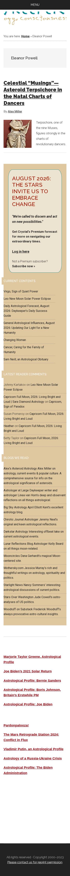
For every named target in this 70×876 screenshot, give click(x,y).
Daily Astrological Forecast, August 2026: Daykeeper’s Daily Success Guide (26, 310)
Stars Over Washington (18, 597)
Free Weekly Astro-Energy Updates (33, 794)
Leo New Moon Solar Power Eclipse (27, 298)
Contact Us (13, 819)
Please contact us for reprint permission (34, 862)
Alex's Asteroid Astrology (20, 468)
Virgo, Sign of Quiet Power (21, 291)
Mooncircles (12, 556)
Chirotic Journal (14, 519)
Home (25, 36)
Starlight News (13, 585)
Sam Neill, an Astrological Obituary (26, 359)
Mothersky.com (14, 568)
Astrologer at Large (16, 490)
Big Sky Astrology (15, 507)
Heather (9, 426)
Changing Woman (15, 340)
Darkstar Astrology (16, 531)
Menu (35, 5)
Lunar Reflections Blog (18, 543)
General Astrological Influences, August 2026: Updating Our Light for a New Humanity (29, 327)
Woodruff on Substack (18, 609)
